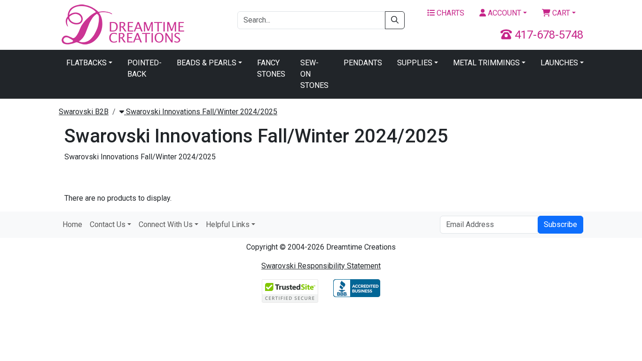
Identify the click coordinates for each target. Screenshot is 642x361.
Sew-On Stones (314, 74)
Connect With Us (166, 224)
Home (72, 224)
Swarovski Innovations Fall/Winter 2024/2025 (200, 111)
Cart (560, 12)
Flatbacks (86, 62)
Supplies (414, 62)
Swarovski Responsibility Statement (321, 265)
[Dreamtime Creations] (122, 24)
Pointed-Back (144, 68)
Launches (559, 62)
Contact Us (107, 224)
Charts (449, 12)
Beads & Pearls (206, 62)
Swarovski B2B (84, 111)
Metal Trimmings (486, 62)
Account (503, 12)
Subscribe (560, 224)
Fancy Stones (271, 68)
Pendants (363, 62)
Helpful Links (228, 224)
